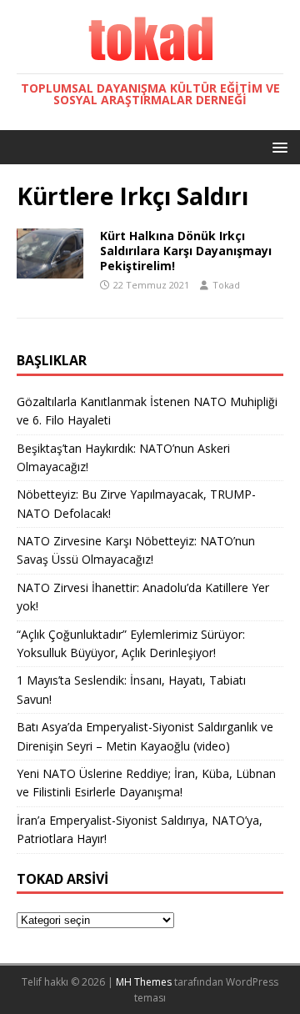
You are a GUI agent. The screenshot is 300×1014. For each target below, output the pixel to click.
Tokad (226, 285)
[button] (277, 146)
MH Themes (144, 982)
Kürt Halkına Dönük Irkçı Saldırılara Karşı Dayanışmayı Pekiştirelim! (186, 251)
